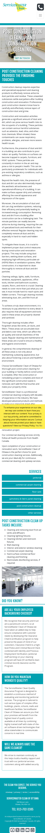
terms (24, 792)
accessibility (34, 792)
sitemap (9, 792)
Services (35, 471)
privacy (17, 792)
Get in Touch (22, 58)
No (40, 425)
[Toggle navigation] (40, 15)
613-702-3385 (25, 809)
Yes (37, 425)
